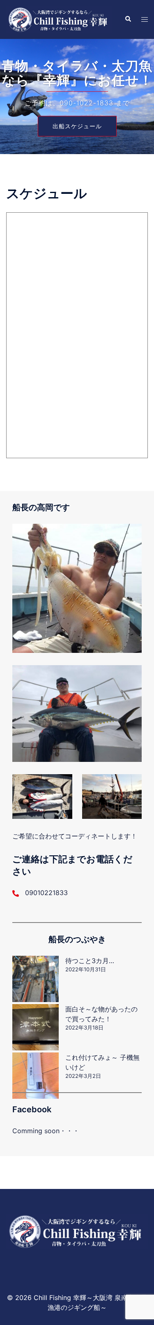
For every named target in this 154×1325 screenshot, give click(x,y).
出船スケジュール (77, 125)
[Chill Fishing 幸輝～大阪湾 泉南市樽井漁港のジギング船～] (59, 19)
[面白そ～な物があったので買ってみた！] (35, 1027)
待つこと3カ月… (89, 961)
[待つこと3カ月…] (35, 979)
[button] (127, 19)
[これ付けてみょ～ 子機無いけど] (35, 1075)
